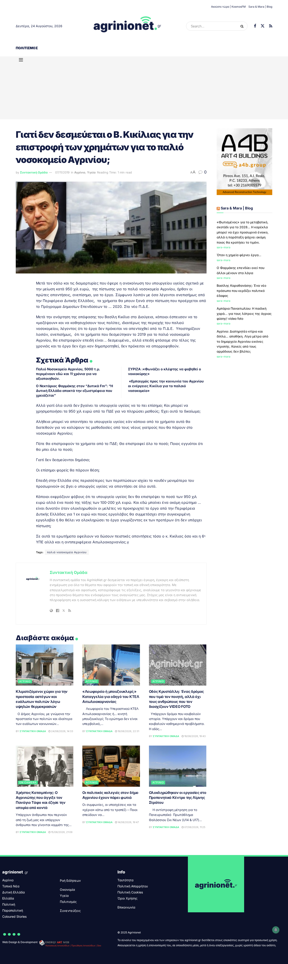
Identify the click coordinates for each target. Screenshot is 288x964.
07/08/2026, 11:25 (194, 827)
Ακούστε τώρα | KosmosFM (228, 6)
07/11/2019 (62, 172)
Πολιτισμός (27, 48)
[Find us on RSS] (270, 26)
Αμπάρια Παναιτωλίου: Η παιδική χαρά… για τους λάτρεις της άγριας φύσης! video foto (244, 313)
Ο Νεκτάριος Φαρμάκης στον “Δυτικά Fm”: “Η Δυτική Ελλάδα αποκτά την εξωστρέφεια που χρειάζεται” (74, 391)
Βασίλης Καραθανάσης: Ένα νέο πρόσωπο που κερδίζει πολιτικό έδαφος (241, 291)
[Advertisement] (144, 87)
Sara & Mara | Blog (260, 6)
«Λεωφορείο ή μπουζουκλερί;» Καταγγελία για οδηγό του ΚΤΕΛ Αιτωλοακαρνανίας (110, 696)
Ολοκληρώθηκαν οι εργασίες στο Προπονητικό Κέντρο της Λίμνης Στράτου (177, 797)
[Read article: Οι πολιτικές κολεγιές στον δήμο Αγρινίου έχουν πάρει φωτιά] (111, 766)
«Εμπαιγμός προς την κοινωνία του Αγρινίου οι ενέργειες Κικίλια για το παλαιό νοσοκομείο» (166, 386)
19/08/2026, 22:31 (128, 731)
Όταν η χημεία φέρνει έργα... (239, 255)
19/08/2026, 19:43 (195, 736)
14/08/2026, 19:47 (128, 822)
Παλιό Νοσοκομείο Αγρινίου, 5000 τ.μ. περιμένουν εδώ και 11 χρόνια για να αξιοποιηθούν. (68, 374)
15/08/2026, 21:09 (61, 832)
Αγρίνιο (79, 172)
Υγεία (91, 172)
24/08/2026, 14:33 (61, 731)
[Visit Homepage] (127, 26)
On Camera (27, 782)
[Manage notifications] (275, 929)
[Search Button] (243, 26)
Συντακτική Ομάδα (34, 172)
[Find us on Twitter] (263, 26)
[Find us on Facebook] (255, 26)
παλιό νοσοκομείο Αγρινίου (67, 552)
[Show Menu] (21, 59)
